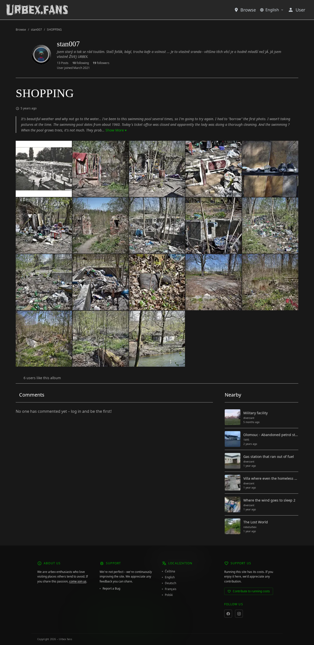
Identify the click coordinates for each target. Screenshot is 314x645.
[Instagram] (239, 614)
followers (101, 63)
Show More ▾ (116, 130)
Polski (169, 595)
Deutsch (170, 583)
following (80, 63)
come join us (77, 581)
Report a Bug (111, 589)
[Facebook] (228, 614)
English (272, 10)
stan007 (36, 30)
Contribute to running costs (251, 591)
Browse (248, 10)
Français (170, 589)
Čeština (170, 571)
